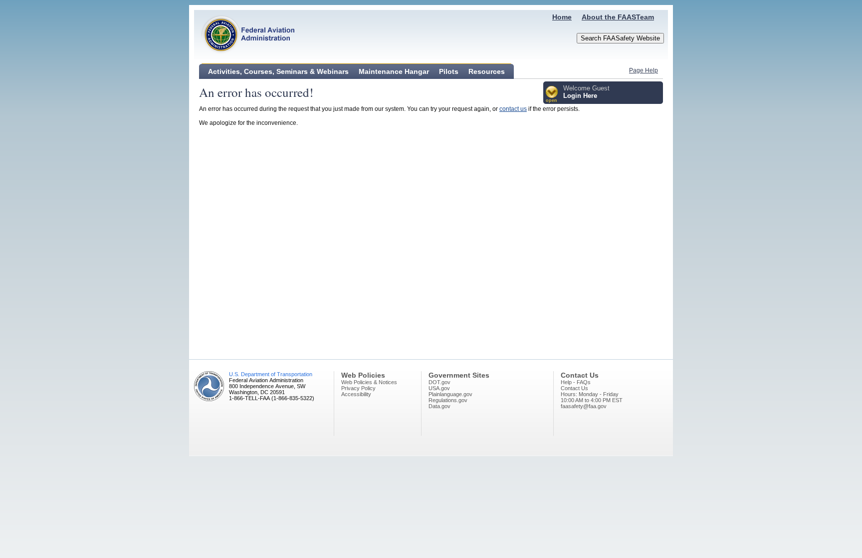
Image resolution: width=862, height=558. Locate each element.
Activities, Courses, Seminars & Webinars (278, 71)
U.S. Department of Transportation (270, 374)
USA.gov (439, 388)
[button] (552, 94)
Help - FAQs (576, 382)
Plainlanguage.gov (450, 394)
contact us (513, 108)
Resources (486, 71)
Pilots (448, 71)
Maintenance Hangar (394, 71)
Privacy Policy (358, 388)
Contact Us (574, 388)
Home (562, 17)
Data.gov (439, 406)
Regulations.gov (448, 400)
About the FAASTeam (618, 17)
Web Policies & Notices (369, 382)
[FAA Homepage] (244, 57)
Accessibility (356, 394)
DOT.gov (439, 382)
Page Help (643, 70)
